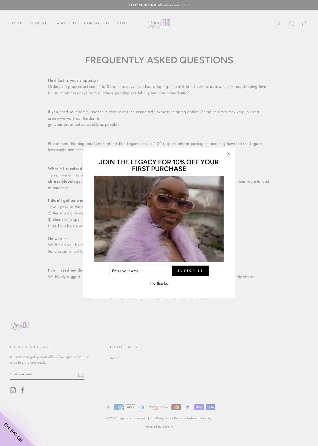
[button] (17, 428)
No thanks (159, 283)
